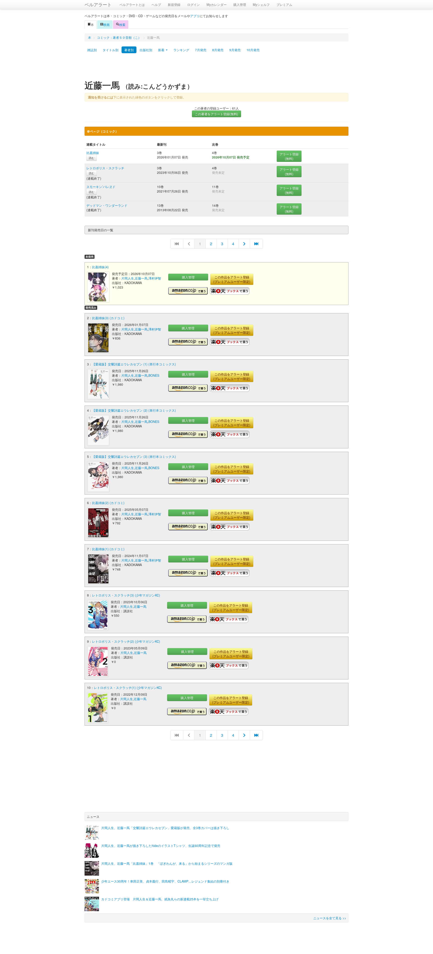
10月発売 (253, 50)
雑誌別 (92, 50)
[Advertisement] (216, 68)
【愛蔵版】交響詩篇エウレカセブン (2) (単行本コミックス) (134, 410)
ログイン (193, 4)
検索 (122, 24)
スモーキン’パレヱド (100, 186)
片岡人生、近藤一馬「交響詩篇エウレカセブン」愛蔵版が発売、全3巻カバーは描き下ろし (165, 828)
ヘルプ (156, 4)
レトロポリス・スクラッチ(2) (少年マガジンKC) (126, 641)
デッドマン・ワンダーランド (106, 205)
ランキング (181, 50)
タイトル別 (110, 50)
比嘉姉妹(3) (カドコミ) (108, 318)
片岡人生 (127, 278)
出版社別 (146, 50)
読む (91, 158)
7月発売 (200, 50)
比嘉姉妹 (92, 152)
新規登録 (174, 4)
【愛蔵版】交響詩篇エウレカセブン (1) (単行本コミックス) (134, 364)
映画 (106, 24)
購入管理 (239, 4)
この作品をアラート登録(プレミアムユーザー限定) (231, 279)
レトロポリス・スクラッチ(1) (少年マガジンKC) (128, 687)
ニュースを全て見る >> (329, 918)
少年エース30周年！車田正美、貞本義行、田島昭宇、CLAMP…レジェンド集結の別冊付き (165, 881)
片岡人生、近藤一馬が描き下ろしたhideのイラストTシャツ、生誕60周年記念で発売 (160, 845)
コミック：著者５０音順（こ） (119, 37)
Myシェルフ (261, 4)
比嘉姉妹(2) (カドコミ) (108, 502)
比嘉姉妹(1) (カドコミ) (108, 549)
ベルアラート (98, 4)
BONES (153, 375)
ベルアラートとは (132, 4)
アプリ (195, 16)
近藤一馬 (141, 278)
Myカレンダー (217, 4)
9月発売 (235, 50)
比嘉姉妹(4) (100, 267)
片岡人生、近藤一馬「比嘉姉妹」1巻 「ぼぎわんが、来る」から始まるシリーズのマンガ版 (167, 863)
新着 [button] (161, 50)
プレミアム (284, 4)
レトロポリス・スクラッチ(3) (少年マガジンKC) (126, 595)
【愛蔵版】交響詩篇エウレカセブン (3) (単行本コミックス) (134, 456)
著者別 (129, 50)
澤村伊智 (154, 278)
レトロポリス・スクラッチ (105, 168)
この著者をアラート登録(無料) (216, 114)
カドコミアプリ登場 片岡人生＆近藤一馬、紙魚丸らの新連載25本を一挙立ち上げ (160, 899)
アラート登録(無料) (289, 156)
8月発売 (217, 50)
